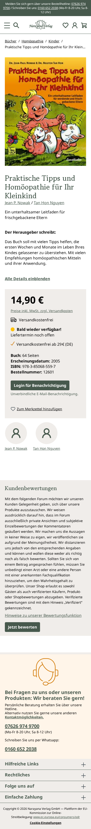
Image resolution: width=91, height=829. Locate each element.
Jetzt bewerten (22, 627)
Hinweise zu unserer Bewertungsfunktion (43, 615)
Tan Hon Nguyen (49, 202)
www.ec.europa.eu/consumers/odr (56, 817)
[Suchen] (16, 25)
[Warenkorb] (84, 25)
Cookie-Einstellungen (45, 823)
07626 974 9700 (22, 726)
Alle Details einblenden (27, 278)
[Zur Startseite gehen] (45, 24)
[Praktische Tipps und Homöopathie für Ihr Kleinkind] (45, 111)
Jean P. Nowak (17, 202)
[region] (45, 113)
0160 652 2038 (48, 8)
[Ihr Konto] (74, 25)
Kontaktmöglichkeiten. (24, 717)
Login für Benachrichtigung (40, 385)
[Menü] (7, 25)
